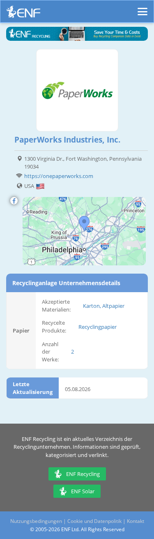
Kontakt (135, 521)
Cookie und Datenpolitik (94, 521)
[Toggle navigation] (142, 7)
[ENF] (23, 13)
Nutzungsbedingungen (36, 521)
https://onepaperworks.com (58, 176)
